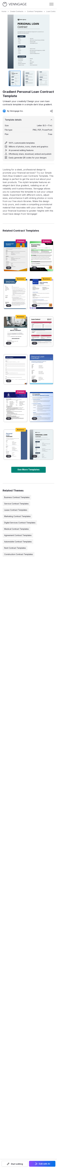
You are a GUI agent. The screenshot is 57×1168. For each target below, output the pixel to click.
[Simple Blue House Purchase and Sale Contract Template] (15, 294)
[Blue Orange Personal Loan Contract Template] (15, 256)
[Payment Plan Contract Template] (41, 256)
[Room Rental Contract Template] (15, 332)
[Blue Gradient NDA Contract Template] (41, 407)
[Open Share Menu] (51, 111)
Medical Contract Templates (16, 529)
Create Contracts (16, 11)
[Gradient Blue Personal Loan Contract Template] (41, 369)
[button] (15, 1164)
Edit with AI (44, 1163)
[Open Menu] (51, 4)
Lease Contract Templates (15, 510)
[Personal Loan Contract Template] (15, 445)
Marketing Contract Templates (17, 516)
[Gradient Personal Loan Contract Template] (41, 445)
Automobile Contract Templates (18, 541)
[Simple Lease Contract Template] (41, 332)
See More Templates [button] (28, 469)
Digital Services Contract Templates (19, 522)
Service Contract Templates (16, 504)
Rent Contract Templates (15, 548)
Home (4, 11)
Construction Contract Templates (18, 554)
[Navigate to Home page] (15, 4)
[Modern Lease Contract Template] (15, 369)
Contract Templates (35, 11)
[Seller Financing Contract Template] (41, 294)
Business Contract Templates (17, 497)
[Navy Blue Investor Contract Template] (15, 407)
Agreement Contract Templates (18, 535)
